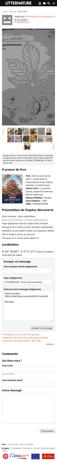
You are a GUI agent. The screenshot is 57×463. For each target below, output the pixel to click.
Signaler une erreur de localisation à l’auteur (26, 337)
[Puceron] (11, 138)
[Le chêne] (26, 138)
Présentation (16, 448)
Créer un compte (26, 444)
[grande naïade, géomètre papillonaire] (18, 138)
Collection (12, 11)
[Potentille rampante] (33, 138)
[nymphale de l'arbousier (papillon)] (27, 146)
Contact (36, 448)
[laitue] (26, 131)
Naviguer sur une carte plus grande (21, 334)
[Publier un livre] (40, 3)
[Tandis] (49, 131)
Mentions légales (48, 448)
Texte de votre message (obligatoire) (22, 289)
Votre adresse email (12, 380)
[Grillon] (49, 138)
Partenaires (27, 448)
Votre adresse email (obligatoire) (20, 266)
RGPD (5, 450)
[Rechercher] (49, 3)
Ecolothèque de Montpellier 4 (40, 16)
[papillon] (33, 131)
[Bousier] (18, 131)
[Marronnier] (41, 131)
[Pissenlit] (41, 138)
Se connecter (8, 373)
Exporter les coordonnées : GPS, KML (22, 340)
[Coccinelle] (11, 131)
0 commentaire (22, 22)
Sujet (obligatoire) (13, 277)
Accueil (4, 11)
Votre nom (7, 365)
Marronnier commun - (24, 220)
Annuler (49, 344)
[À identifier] (44, 3)
